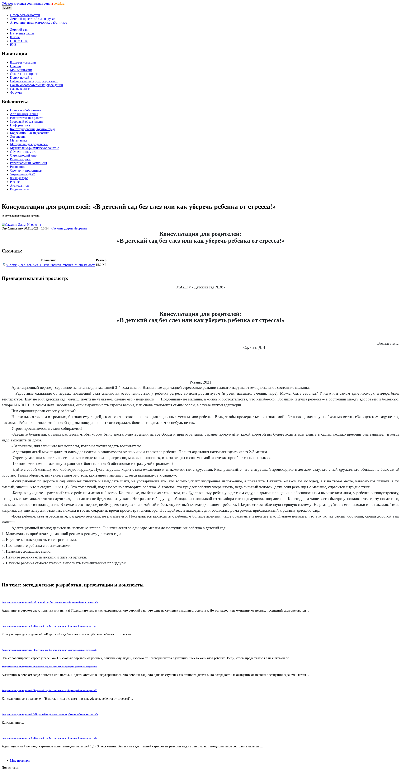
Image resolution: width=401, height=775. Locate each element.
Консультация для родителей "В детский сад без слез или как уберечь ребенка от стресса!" (49, 690)
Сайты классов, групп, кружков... (34, 81)
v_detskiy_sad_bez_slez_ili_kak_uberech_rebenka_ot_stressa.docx (50, 265)
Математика (18, 140)
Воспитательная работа (26, 118)
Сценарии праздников (26, 170)
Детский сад (19, 29)
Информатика (20, 125)
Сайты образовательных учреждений (36, 85)
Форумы (16, 92)
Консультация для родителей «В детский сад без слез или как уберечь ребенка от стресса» (49, 626)
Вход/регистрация (23, 62)
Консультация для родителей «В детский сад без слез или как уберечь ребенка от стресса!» (49, 650)
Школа (15, 37)
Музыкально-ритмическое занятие (34, 148)
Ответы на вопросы (24, 73)
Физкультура (19, 178)
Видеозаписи (19, 189)
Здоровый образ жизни (26, 121)
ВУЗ (13, 44)
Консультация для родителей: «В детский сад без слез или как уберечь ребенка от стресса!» (50, 602)
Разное (15, 182)
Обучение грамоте (23, 151)
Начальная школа (22, 33)
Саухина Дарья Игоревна (69, 228)
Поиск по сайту (21, 77)
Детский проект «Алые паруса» (32, 18)
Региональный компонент (28, 163)
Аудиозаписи (19, 185)
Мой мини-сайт (21, 70)
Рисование (17, 166)
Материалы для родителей (29, 144)
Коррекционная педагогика (29, 133)
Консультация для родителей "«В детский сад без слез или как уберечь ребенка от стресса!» (50, 714)
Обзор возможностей (25, 15)
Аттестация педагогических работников (38, 22)
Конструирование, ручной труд (32, 129)
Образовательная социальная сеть (33, 3)
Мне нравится (20, 760)
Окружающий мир (23, 155)
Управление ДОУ (22, 174)
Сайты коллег (20, 89)
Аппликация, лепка (24, 114)
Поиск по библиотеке (25, 110)
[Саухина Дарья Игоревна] (21, 224)
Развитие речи (20, 159)
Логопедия (17, 136)
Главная (15, 66)
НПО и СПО (19, 41)
